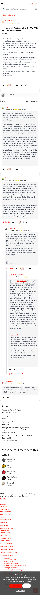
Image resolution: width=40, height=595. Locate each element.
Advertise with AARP (6, 528)
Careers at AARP (5, 530)
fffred (6, 107)
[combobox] (20, 9)
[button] (2, 4)
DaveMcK (10, 483)
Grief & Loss (5, 418)
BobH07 (10, 465)
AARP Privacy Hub (10, 559)
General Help (6, 424)
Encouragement (7, 416)
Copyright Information (11, 568)
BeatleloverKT (11, 459)
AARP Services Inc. (6, 538)
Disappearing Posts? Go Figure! (11, 410)
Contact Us (3, 517)
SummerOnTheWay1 (17, 274)
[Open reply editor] (20, 94)
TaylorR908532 (9, 20)
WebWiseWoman (12, 477)
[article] (20, 139)
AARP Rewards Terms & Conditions (15, 565)
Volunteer (3, 504)
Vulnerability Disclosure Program (14, 570)
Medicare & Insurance (8, 412)
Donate (2, 502)
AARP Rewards (4, 509)
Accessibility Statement (11, 563)
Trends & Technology (9, 15)
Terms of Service (9, 561)
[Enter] (3, 9)
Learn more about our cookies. (22, 581)
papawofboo (12, 228)
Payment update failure (9, 422)
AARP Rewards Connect (9, 440)
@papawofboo (21, 281)
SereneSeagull (9, 381)
